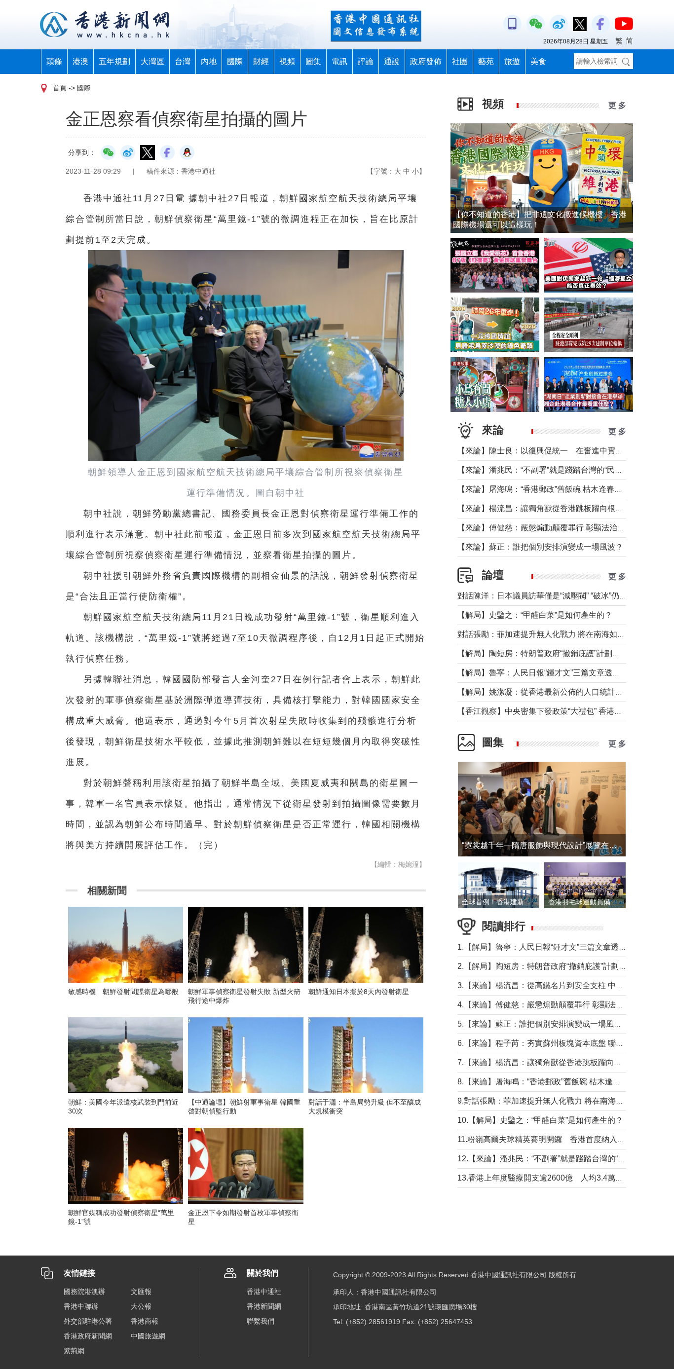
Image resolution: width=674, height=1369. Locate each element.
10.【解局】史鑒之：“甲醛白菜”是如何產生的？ (540, 1120)
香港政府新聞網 (88, 1336)
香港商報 (144, 1321)
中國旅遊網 (148, 1336)
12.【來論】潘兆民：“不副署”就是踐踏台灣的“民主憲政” (554, 1158)
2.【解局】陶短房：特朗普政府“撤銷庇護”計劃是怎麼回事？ (561, 966)
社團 (460, 61)
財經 (261, 61)
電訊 (339, 61)
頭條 (54, 61)
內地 (209, 61)
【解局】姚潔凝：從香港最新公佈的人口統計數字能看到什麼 (564, 692)
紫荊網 (74, 1351)
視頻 (287, 61)
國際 (235, 61)
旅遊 (512, 61)
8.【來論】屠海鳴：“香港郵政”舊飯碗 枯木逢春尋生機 (550, 1081)
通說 (392, 61)
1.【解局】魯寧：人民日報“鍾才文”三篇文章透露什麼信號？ (561, 947)
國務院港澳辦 (84, 1291)
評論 (366, 61)
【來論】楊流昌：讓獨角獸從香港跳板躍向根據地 (544, 508)
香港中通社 (264, 1291)
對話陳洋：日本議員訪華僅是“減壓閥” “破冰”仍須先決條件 (558, 596)
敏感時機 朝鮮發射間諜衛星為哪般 (123, 992)
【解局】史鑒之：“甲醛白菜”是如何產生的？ (534, 615)
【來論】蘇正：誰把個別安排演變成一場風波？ (540, 547)
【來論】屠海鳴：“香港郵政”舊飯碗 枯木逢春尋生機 (547, 489)
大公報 (141, 1306)
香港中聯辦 (81, 1306)
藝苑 (486, 61)
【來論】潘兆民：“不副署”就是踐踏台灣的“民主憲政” (549, 470)
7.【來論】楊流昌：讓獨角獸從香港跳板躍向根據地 (547, 1062)
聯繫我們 (260, 1321)
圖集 (313, 61)
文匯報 (141, 1291)
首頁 (60, 88)
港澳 (80, 61)
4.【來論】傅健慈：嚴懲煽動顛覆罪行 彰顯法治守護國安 (556, 1004)
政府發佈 (426, 61)
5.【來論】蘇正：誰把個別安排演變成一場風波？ (543, 1024)
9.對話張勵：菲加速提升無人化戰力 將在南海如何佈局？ (556, 1101)
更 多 (617, 105)
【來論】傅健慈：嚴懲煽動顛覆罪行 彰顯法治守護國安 (553, 527)
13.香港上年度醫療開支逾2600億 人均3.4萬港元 (544, 1178)
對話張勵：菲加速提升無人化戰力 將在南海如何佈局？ (553, 634)
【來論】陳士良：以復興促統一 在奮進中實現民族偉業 (556, 450)
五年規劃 (114, 61)
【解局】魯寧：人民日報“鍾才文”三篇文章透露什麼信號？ (558, 672)
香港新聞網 (264, 1306)
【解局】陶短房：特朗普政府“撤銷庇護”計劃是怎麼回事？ (558, 653)
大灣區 (152, 61)
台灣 (182, 61)
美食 (538, 61)
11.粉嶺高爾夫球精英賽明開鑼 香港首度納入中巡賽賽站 (557, 1139)
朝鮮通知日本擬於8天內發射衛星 (358, 992)
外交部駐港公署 (88, 1321)
